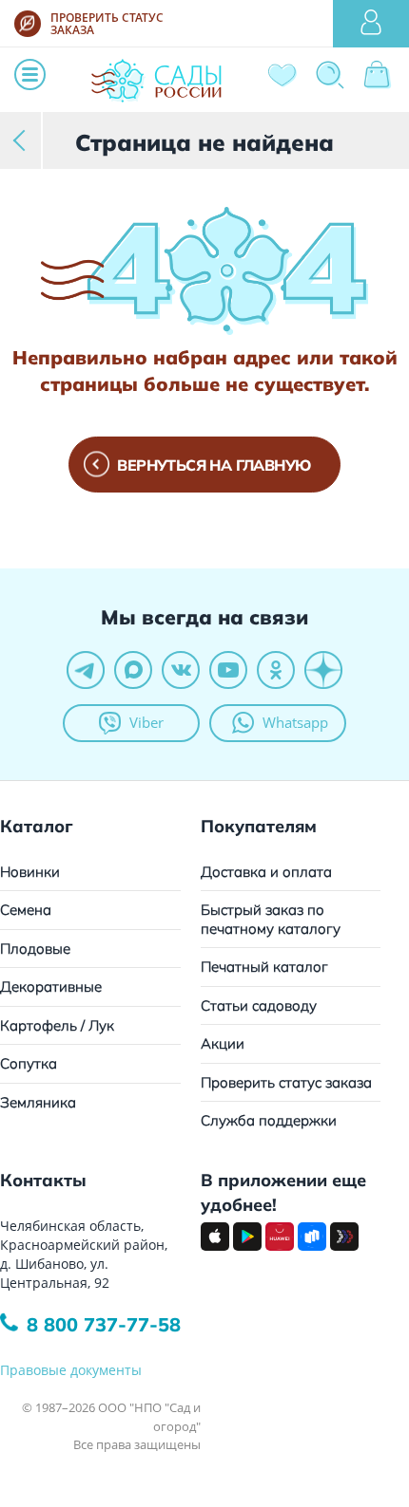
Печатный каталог (264, 967)
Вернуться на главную (213, 465)
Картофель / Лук (57, 1025)
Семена (25, 910)
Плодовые (35, 949)
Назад (21, 140)
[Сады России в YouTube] (228, 670)
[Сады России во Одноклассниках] (276, 670)
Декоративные (51, 986)
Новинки (30, 872)
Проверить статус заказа (286, 1082)
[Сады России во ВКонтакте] (181, 670)
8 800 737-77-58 (104, 1324)
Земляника (38, 1102)
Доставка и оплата (266, 872)
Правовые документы (71, 1370)
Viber (146, 722)
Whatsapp (295, 722)
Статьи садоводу (259, 1005)
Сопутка (28, 1063)
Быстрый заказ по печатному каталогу (271, 919)
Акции (222, 1043)
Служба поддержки (269, 1120)
